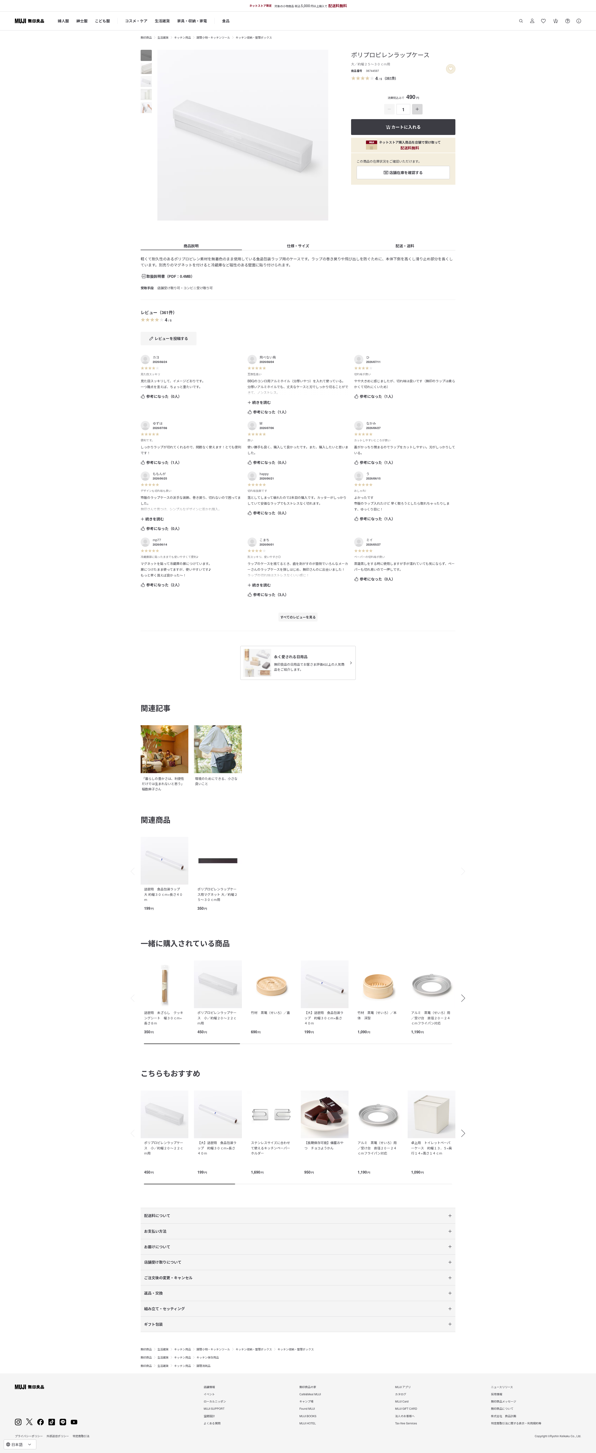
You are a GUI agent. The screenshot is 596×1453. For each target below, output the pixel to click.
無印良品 (146, 37)
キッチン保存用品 (207, 1357)
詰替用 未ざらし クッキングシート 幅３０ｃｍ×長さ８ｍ (163, 1017)
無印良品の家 (307, 1387)
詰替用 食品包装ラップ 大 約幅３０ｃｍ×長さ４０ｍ (163, 894)
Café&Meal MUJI (310, 1394)
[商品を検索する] (521, 21)
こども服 (102, 20)
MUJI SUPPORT (214, 1408)
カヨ (156, 357)
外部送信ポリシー (58, 1436)
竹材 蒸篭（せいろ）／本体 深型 (377, 1015)
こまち (264, 539)
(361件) (390, 78)
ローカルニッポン (215, 1401)
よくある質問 (212, 1423)
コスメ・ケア (136, 20)
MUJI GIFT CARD (406, 1408)
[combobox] (20, 1444)
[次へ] (465, 871)
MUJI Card (402, 1401)
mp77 (157, 539)
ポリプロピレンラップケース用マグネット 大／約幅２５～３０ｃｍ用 (217, 894)
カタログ (400, 1394)
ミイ (369, 539)
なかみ (371, 423)
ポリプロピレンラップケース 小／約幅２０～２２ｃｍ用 (217, 1017)
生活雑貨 (162, 20)
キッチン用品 (182, 37)
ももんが (159, 473)
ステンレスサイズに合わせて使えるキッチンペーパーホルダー (270, 1147)
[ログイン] (532, 21)
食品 (226, 20)
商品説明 (191, 245)
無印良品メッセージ (503, 1401)
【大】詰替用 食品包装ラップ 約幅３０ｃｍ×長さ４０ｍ (323, 1017)
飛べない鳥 (268, 357)
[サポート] (579, 21)
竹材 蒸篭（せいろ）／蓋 (270, 1012)
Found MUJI (307, 1408)
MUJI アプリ (403, 1387)
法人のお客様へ (405, 1416)
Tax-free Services (406, 1423)
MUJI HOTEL (307, 1423)
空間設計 (209, 1416)
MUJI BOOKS (307, 1416)
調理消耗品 (203, 1366)
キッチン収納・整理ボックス (254, 37)
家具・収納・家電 (192, 20)
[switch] (450, 69)
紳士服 (82, 20)
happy (264, 473)
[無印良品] (29, 1387)
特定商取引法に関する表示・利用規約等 (516, 1423)
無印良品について (502, 1408)
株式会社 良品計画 (503, 1416)
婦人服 (63, 20)
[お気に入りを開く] (543, 21)
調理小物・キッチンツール (213, 37)
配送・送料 (405, 245)
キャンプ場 (306, 1401)
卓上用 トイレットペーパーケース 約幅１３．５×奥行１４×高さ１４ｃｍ (431, 1147)
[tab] (146, 55)
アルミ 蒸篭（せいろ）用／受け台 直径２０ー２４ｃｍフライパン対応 (430, 1017)
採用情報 (496, 1394)
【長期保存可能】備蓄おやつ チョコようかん (323, 1145)
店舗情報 (209, 1387)
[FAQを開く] (567, 21)
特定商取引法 (81, 1436)
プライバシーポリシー (29, 1436)
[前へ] (130, 871)
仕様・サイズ (298, 245)
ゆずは (158, 423)
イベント (209, 1394)
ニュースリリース (502, 1387)
